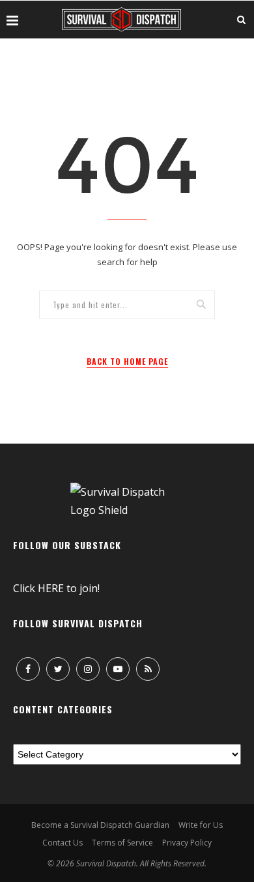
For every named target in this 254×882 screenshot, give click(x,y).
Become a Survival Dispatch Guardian (100, 825)
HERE (51, 588)
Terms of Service (122, 842)
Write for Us (200, 825)
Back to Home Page (127, 361)
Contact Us (62, 842)
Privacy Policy (187, 842)
